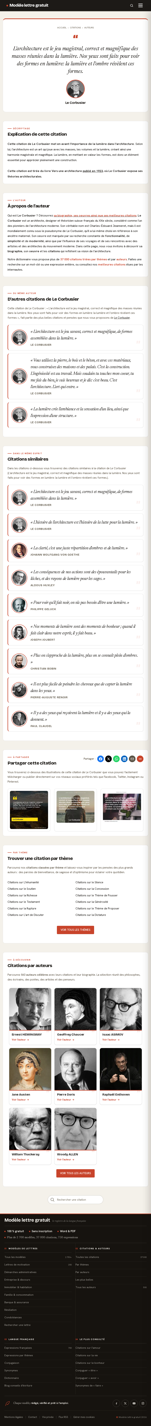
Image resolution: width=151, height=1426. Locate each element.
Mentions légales (13, 1417)
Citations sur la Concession (92, 889)
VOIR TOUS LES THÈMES (75, 930)
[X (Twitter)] (125, 1403)
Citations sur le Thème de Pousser (97, 895)
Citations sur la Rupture (22, 908)
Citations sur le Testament (24, 902)
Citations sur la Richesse (22, 895)
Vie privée (48, 1417)
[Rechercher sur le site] (132, 5)
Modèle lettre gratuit (29, 5)
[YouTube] (134, 1403)
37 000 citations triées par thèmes (83, 259)
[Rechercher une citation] (52, 1200)
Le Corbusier (75, 103)
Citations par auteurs (30, 965)
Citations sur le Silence (89, 882)
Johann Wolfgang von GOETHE (55, 554)
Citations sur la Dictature (91, 915)
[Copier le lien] (140, 759)
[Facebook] (116, 1403)
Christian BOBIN (43, 668)
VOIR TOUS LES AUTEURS (75, 1173)
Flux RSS (63, 1417)
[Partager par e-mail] (132, 759)
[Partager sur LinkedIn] (124, 759)
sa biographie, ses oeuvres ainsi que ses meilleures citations (95, 215)
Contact (32, 1417)
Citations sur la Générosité (92, 902)
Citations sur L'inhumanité (23, 882)
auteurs (121, 259)
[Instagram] (143, 1403)
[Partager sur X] (108, 759)
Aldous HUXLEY (43, 585)
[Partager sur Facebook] (100, 759)
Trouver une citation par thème (40, 858)
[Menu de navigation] (140, 5)
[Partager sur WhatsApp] (116, 759)
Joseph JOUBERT (43, 639)
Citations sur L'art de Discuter (26, 915)
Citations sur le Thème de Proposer (97, 908)
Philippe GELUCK (43, 609)
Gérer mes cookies (84, 1417)
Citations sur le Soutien (22, 889)
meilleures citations (111, 264)
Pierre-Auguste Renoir (49, 697)
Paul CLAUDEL (41, 726)
